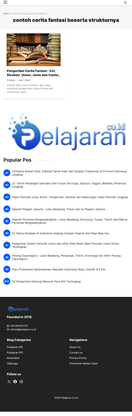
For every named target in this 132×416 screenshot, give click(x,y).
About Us (75, 347)
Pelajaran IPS (15, 352)
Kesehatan (13, 358)
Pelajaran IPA (15, 347)
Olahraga (12, 363)
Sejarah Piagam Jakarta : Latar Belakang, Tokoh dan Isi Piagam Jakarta (58, 209)
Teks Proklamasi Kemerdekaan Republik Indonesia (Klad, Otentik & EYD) (59, 269)
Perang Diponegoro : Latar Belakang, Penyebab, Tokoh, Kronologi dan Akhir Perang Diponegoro (66, 257)
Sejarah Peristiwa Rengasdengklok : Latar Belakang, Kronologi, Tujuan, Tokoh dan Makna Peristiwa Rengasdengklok (69, 221)
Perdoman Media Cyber (83, 363)
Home (6, 13)
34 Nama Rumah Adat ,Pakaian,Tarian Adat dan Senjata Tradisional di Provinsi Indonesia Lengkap (69, 173)
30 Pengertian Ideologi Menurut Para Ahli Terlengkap (46, 281)
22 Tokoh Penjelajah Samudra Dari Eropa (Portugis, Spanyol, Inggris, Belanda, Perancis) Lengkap (69, 185)
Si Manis (11, 80)
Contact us (75, 352)
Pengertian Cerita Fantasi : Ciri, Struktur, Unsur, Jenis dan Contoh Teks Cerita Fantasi (33, 75)
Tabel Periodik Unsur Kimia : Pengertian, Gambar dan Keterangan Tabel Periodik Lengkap (70, 197)
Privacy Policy (77, 358)
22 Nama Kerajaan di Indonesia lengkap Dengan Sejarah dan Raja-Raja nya (60, 233)
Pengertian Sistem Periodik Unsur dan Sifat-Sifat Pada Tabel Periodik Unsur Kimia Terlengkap (65, 245)
